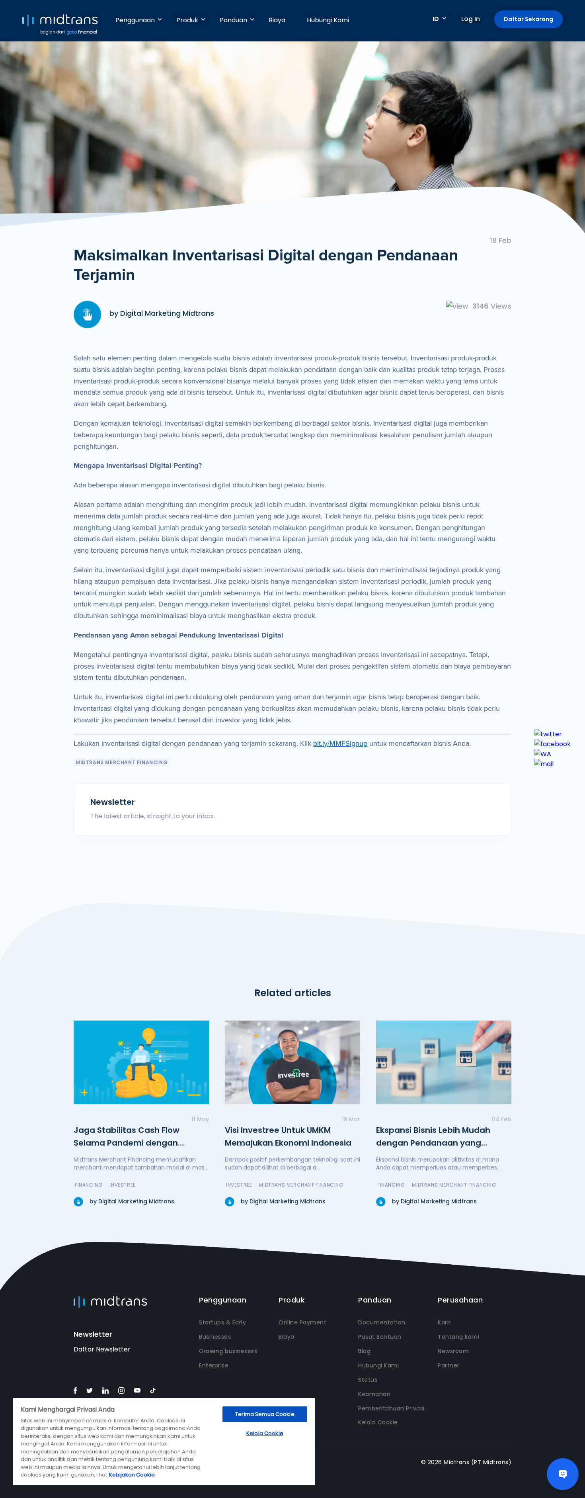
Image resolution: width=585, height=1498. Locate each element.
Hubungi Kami (328, 20)
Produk (187, 20)
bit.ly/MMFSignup (340, 743)
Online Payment (302, 1322)
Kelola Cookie (378, 1422)
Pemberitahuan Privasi (391, 1408)
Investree (122, 1184)
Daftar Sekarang (528, 19)
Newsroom (453, 1351)
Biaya (277, 20)
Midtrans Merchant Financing (122, 762)
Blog (364, 1351)
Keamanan (374, 1394)
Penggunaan (135, 20)
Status (367, 1380)
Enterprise (213, 1365)
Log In (470, 18)
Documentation (382, 1322)
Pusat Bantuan (380, 1337)
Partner (449, 1365)
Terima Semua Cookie (264, 1414)
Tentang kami (458, 1337)
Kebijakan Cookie (132, 1474)
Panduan (233, 20)
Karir (444, 1322)
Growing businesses (228, 1351)
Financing (88, 1184)
